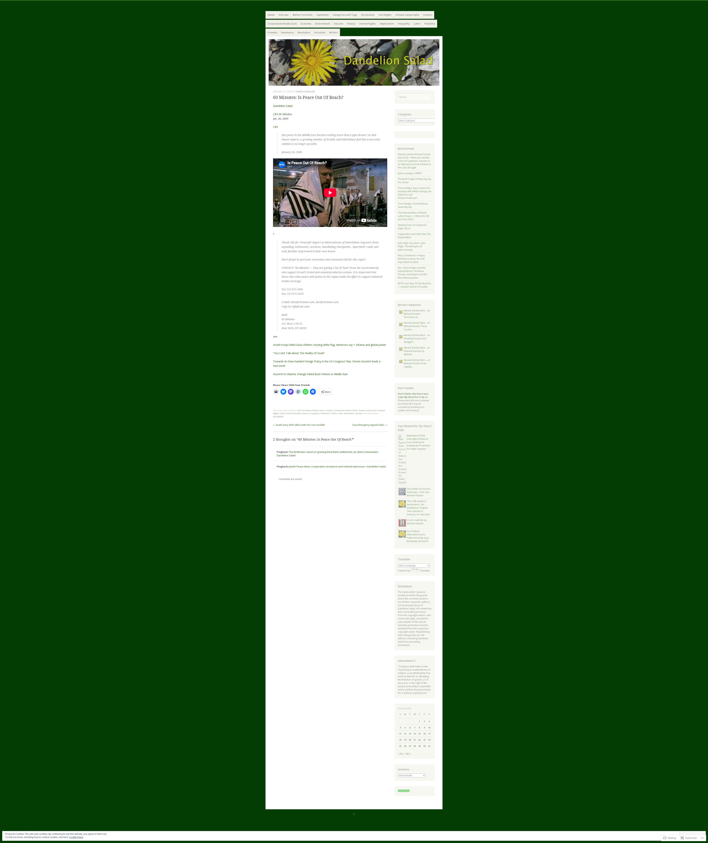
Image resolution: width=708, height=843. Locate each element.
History (351, 23)
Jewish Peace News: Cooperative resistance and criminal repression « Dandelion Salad (337, 466)
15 (419, 733)
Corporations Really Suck (282, 23)
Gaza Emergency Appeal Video (369, 424)
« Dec (401, 753)
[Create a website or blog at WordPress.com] (354, 814)
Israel (282, 413)
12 (405, 733)
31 (429, 746)
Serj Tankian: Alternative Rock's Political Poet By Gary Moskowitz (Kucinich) (418, 536)
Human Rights (367, 23)
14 (415, 733)
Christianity (367, 14)
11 (400, 733)
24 (429, 739)
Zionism (359, 413)
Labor (417, 23)
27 (410, 746)
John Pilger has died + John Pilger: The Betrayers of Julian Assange (412, 246)
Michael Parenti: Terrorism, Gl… (412, 315)
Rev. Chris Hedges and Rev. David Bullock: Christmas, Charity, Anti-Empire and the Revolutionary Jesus (412, 272)
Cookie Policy (76, 837)
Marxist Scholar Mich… (415, 310)
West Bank (349, 413)
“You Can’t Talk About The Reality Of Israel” (299, 353)
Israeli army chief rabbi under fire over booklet (299, 424)
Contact (427, 14)
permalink (278, 416)
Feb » (408, 753)
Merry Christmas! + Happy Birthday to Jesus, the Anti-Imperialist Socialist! (411, 259)
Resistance (287, 32)
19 (405, 739)
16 (424, 733)
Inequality (404, 23)
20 (410, 739)
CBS (275, 127)
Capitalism (322, 14)
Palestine (429, 23)
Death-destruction (368, 410)
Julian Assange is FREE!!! (410, 173)
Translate (425, 570)
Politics (334, 413)
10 (429, 727)
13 (410, 733)
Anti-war (284, 14)
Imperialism (387, 23)
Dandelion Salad (282, 106)
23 (424, 739)
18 (400, 739)
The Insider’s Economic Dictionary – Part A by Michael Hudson (419, 492)
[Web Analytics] (403, 791)
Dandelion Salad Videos (346, 410)
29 (419, 746)
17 (429, 733)
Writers (333, 32)
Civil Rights (385, 14)
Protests (272, 32)
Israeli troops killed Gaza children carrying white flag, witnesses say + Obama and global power (329, 345)
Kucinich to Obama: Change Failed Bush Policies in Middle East (310, 374)
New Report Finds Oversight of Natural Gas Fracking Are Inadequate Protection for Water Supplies (418, 442)
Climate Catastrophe (407, 14)
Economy (306, 23)
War (341, 413)
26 (405, 746)
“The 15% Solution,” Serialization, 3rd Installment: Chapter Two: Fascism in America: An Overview (418, 508)
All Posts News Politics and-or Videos (316, 410)
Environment (322, 23)
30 (424, 746)
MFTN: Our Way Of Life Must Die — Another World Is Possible (414, 285)
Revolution (304, 32)
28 (415, 746)
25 (400, 746)
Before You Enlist (303, 14)
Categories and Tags (345, 14)
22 (419, 739)
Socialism (319, 32)
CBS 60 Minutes (282, 114)
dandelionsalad (305, 91)
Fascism (338, 23)
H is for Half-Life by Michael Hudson (417, 522)
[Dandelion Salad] (354, 62)
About (271, 14)
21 (415, 739)
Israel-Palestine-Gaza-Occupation (303, 413)
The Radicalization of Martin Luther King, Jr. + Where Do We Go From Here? (413, 216)
